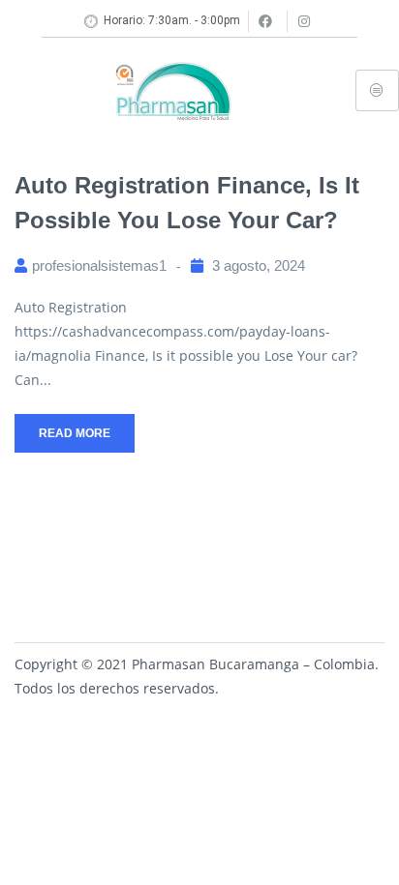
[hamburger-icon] (377, 90)
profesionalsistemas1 (99, 265)
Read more (74, 433)
